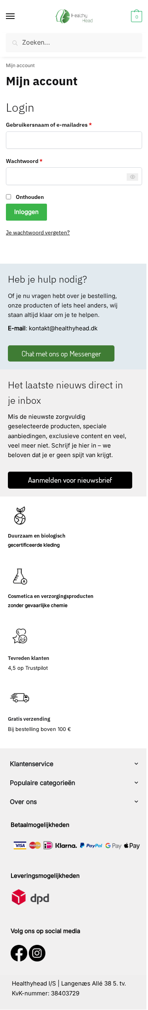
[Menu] (18, 16)
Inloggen (26, 211)
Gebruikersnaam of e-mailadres (58, 124)
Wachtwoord (33, 161)
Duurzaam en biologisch (37, 535)
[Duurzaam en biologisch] (20, 516)
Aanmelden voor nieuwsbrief (70, 480)
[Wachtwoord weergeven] (132, 177)
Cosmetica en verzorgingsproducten (51, 596)
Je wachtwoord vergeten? (38, 232)
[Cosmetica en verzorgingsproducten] (20, 576)
